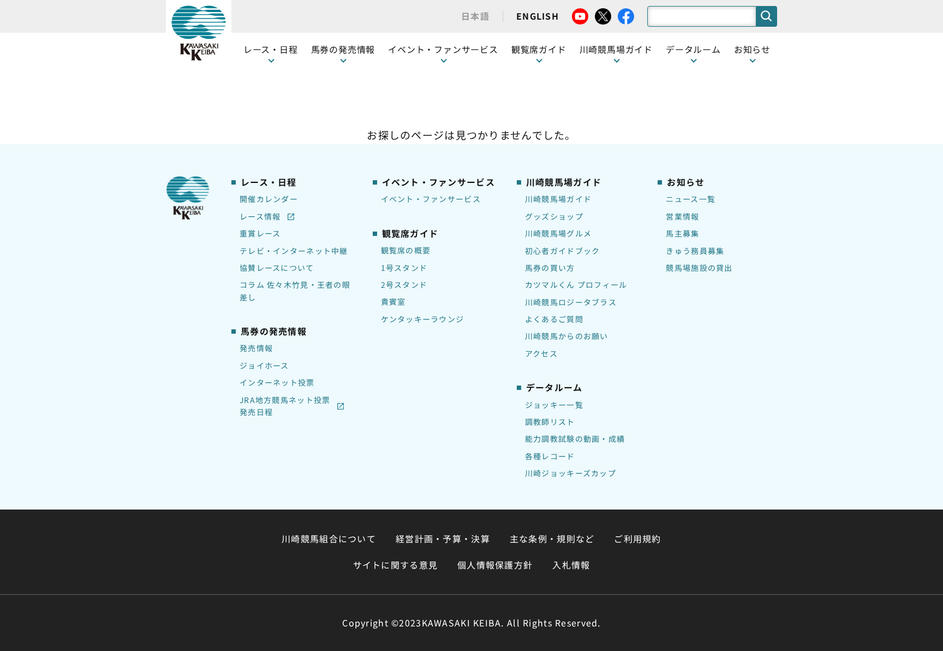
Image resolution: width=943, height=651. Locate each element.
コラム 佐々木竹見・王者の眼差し (295, 290)
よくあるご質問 (554, 318)
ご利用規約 (637, 538)
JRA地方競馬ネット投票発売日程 (285, 405)
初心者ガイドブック (562, 250)
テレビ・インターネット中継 (294, 250)
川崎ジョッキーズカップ (570, 472)
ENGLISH (537, 15)
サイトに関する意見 (395, 564)
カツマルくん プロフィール (576, 284)
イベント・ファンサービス (443, 49)
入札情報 (571, 564)
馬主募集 (682, 233)
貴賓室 (393, 301)
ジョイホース (264, 365)
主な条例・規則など (552, 538)
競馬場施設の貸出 (699, 267)
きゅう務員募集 (695, 250)
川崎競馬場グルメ (558, 233)
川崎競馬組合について (329, 538)
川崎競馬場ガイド (558, 198)
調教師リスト (550, 421)
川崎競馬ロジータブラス (571, 302)
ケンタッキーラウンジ (422, 318)
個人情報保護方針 (495, 564)
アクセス (541, 353)
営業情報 (682, 216)
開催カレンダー (269, 198)
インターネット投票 (277, 382)
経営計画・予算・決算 (443, 538)
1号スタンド (404, 267)
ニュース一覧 (690, 198)
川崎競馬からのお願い (566, 335)
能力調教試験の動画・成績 (575, 438)
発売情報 (256, 347)
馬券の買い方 (550, 267)
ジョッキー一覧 (554, 404)
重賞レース (260, 233)
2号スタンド (404, 284)
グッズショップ (554, 216)
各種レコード (550, 456)
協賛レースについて (277, 267)
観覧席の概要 (406, 250)
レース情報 (260, 216)
